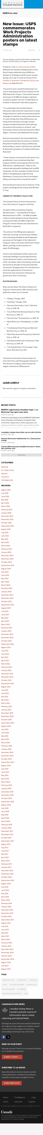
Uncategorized (7, 480)
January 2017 (6, 867)
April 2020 (5, 739)
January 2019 (6, 788)
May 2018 (4, 815)
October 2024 (6, 562)
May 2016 (4, 893)
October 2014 (6, 956)
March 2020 (5, 742)
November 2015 (7, 913)
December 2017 (7, 831)
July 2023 (4, 611)
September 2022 (7, 644)
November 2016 (7, 874)
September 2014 (7, 959)
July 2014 (4, 965)
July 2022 (4, 650)
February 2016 (6, 903)
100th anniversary (8, 980)
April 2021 (5, 700)
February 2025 (6, 549)
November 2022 (7, 637)
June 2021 (5, 693)
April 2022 (5, 660)
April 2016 (5, 897)
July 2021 (4, 690)
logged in (16, 388)
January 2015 (6, 946)
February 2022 (6, 667)
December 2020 (7, 713)
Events (5, 1101)
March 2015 (5, 939)
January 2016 (6, 906)
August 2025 (6, 529)
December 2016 (7, 870)
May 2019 (4, 775)
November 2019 (7, 755)
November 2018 (7, 795)
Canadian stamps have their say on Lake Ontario (21, 432)
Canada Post (33, 980)
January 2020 (6, 749)
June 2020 (5, 733)
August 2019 (6, 765)
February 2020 (6, 746)
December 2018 (7, 792)
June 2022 (5, 654)
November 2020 (7, 716)
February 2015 (6, 943)
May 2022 (4, 657)
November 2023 (7, 598)
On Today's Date (7, 470)
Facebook (3, 1037)
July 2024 (4, 572)
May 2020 (4, 736)
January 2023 (6, 631)
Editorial (4, 467)
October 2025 (6, 523)
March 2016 (5, 900)
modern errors (32, 984)
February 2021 (6, 706)
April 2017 (5, 857)
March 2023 (5, 624)
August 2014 (6, 962)
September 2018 (7, 801)
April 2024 (5, 582)
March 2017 (5, 860)
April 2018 (5, 818)
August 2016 (6, 883)
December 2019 (7, 752)
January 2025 (6, 552)
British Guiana (21, 980)
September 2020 (7, 723)
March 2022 (5, 664)
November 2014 (7, 952)
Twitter (8, 1037)
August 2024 (6, 568)
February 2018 (6, 824)
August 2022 (6, 647)
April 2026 (5, 503)
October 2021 (6, 680)
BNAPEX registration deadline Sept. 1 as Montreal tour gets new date (19, 410)
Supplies (32, 1101)
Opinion (4, 473)
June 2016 (5, 890)
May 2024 (4, 578)
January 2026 (6, 513)
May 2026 (4, 500)
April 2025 (5, 542)
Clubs (33, 1097)
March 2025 (5, 545)
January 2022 (6, 670)
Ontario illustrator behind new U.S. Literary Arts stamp (21, 439)
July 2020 (4, 729)
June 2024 (5, 575)
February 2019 (6, 785)
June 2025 (5, 536)
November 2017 (7, 834)
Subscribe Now (12, 1083)
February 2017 (6, 864)
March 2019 (5, 782)
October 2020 (6, 719)
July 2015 (4, 926)
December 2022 (7, 634)
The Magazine (19, 1097)
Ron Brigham (21, 989)
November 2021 (7, 677)
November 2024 (7, 559)
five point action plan (17, 984)
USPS (26, 993)
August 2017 (6, 844)
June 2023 (5, 614)
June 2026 (5, 496)
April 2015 (5, 936)
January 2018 (6, 828)
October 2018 (6, 798)
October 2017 (6, 838)
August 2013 (6, 969)
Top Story (5, 477)
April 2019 (5, 778)
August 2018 (6, 805)
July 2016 (4, 887)
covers (4, 984)
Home (5, 1097)
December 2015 (7, 910)
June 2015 (5, 929)
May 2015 (4, 933)
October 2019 (6, 759)
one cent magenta (8, 989)
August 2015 (6, 923)
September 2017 (7, 841)
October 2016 (6, 877)
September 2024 (7, 565)
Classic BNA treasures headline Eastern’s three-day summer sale (21, 447)
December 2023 (7, 595)
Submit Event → (12, 1057)
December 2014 (7, 949)
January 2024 (6, 591)
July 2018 (4, 808)
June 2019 (5, 772)
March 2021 (5, 703)
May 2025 (4, 539)
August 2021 (6, 687)
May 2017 (4, 854)
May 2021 (4, 696)
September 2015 (7, 920)
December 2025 (7, 516)
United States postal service (12, 993)
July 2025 (4, 532)
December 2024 (7, 555)
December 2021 (7, 673)
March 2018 (5, 821)
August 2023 (6, 608)
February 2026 (6, 509)
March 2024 (5, 585)
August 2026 (6, 490)
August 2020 (6, 726)
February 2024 (6, 588)
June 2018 (5, 811)
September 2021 (7, 683)
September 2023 (7, 605)
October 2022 (6, 641)
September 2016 (7, 880)
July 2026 (4, 493)
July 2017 (4, 847)
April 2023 (5, 621)
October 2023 (6, 601)
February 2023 (6, 628)
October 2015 (6, 916)
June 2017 (5, 851)
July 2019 (4, 769)
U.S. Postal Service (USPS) (25, 67)
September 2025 (7, 526)
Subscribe (18, 1101)
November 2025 (7, 519)
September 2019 (7, 762)
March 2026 (5, 506)
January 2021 (6, 710)
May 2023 (4, 618)
